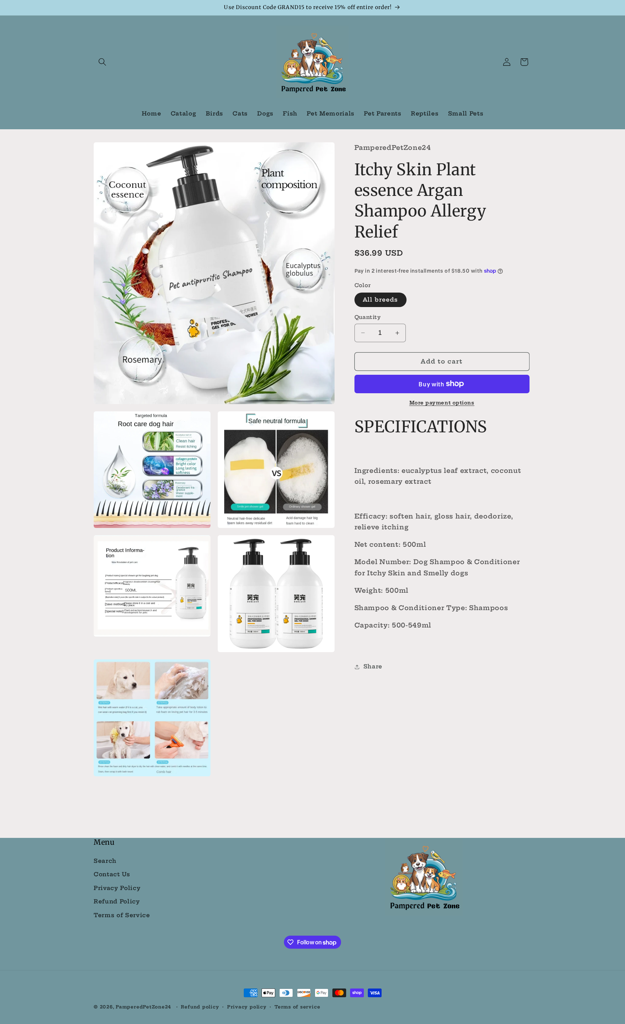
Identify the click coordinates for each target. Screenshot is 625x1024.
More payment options (442, 403)
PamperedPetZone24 (143, 1007)
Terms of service (297, 1007)
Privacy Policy (117, 888)
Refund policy (200, 1007)
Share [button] (372, 666)
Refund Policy (117, 901)
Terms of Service (122, 915)
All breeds (380, 299)
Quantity (367, 317)
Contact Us (112, 874)
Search (105, 860)
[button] (102, 62)
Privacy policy (247, 1007)
